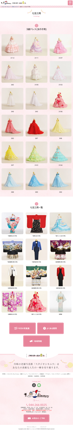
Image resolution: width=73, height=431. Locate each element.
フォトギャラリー (33, 374)
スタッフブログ (56, 374)
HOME (4, 374)
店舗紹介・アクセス (45, 374)
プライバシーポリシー (31, 427)
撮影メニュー (23, 374)
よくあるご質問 (65, 374)
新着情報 (30, 376)
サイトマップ (43, 427)
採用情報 (42, 376)
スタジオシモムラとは (13, 374)
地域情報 (36, 376)
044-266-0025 (38, 404)
